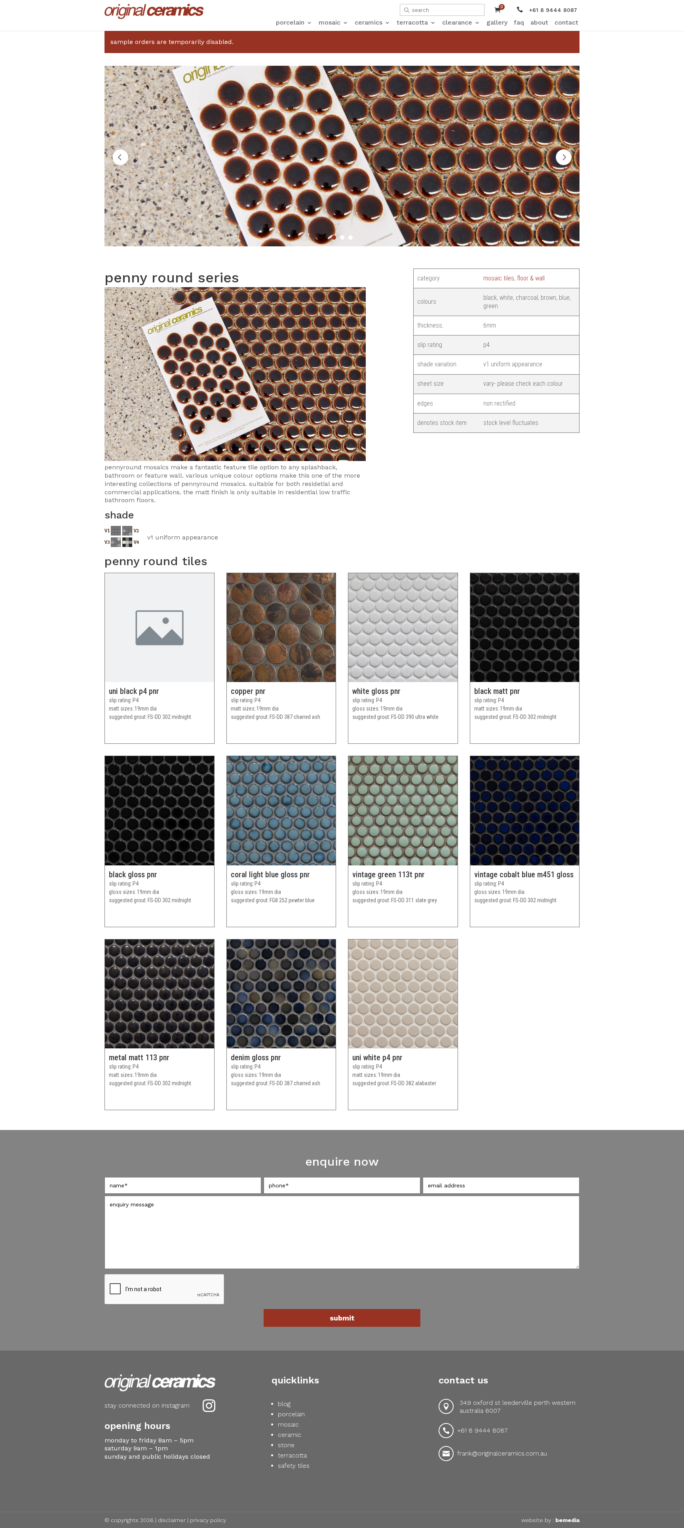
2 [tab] (342, 237)
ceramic (289, 1434)
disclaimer (172, 1520)
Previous (120, 157)
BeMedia (567, 1520)
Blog (284, 1404)
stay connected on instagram (147, 1405)
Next (564, 157)
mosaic (288, 1424)
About (539, 22)
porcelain (291, 1414)
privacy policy (208, 1520)
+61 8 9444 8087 (482, 1430)
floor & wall (531, 278)
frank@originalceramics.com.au (502, 1453)
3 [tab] (350, 237)
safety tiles (294, 1465)
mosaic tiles (498, 278)
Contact (566, 22)
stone (286, 1445)
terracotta (292, 1455)
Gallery (496, 22)
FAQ (519, 22)
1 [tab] (334, 237)
